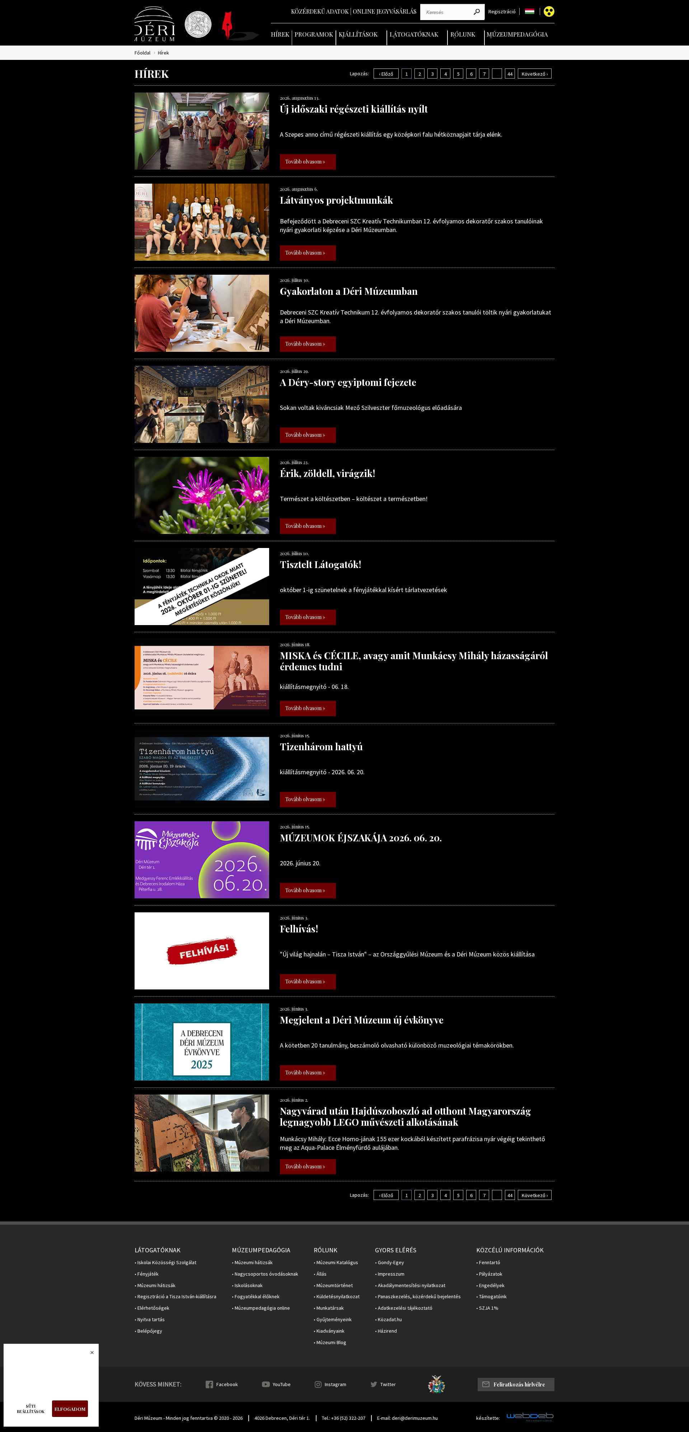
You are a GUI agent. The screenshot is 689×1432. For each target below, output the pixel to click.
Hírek (280, 34)
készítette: (488, 1418)
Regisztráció (502, 12)
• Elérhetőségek (152, 1308)
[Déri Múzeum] (155, 23)
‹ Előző (386, 74)
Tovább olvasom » (305, 161)
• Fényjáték (147, 1274)
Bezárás (88, 1354)
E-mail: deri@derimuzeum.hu (407, 1418)
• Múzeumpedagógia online (261, 1308)
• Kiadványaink (329, 1331)
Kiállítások (358, 34)
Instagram (335, 1384)
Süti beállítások (30, 1408)
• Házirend (386, 1331)
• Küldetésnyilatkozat (337, 1297)
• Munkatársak (329, 1308)
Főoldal (142, 53)
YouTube (282, 1384)
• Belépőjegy (148, 1331)
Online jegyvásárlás (385, 11)
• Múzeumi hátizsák (155, 1285)
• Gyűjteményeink (333, 1320)
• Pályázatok (489, 1274)
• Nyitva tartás (150, 1320)
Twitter (388, 1384)
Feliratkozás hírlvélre (519, 1384)
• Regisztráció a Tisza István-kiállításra (175, 1297)
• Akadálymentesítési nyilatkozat (410, 1285)
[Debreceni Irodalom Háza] (241, 25)
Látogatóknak (414, 34)
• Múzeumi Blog (330, 1342)
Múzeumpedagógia (517, 34)
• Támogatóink (491, 1297)
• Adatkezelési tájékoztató (403, 1308)
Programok (314, 34)
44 (509, 74)
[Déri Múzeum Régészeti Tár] (198, 24)
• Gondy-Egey (389, 1263)
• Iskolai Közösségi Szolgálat (165, 1263)
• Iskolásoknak (247, 1285)
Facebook (227, 1384)
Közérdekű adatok (320, 11)
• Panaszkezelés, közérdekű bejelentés (418, 1297)
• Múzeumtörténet (333, 1285)
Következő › (535, 74)
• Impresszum (389, 1274)
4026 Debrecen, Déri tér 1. (282, 1418)
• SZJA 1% (487, 1308)
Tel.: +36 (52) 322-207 (343, 1418)
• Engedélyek (490, 1285)
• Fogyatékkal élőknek (256, 1297)
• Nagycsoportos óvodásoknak (265, 1274)
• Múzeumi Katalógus (336, 1263)
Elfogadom (70, 1409)
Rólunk (462, 34)
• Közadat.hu (388, 1320)
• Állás (320, 1274)
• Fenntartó (488, 1263)
